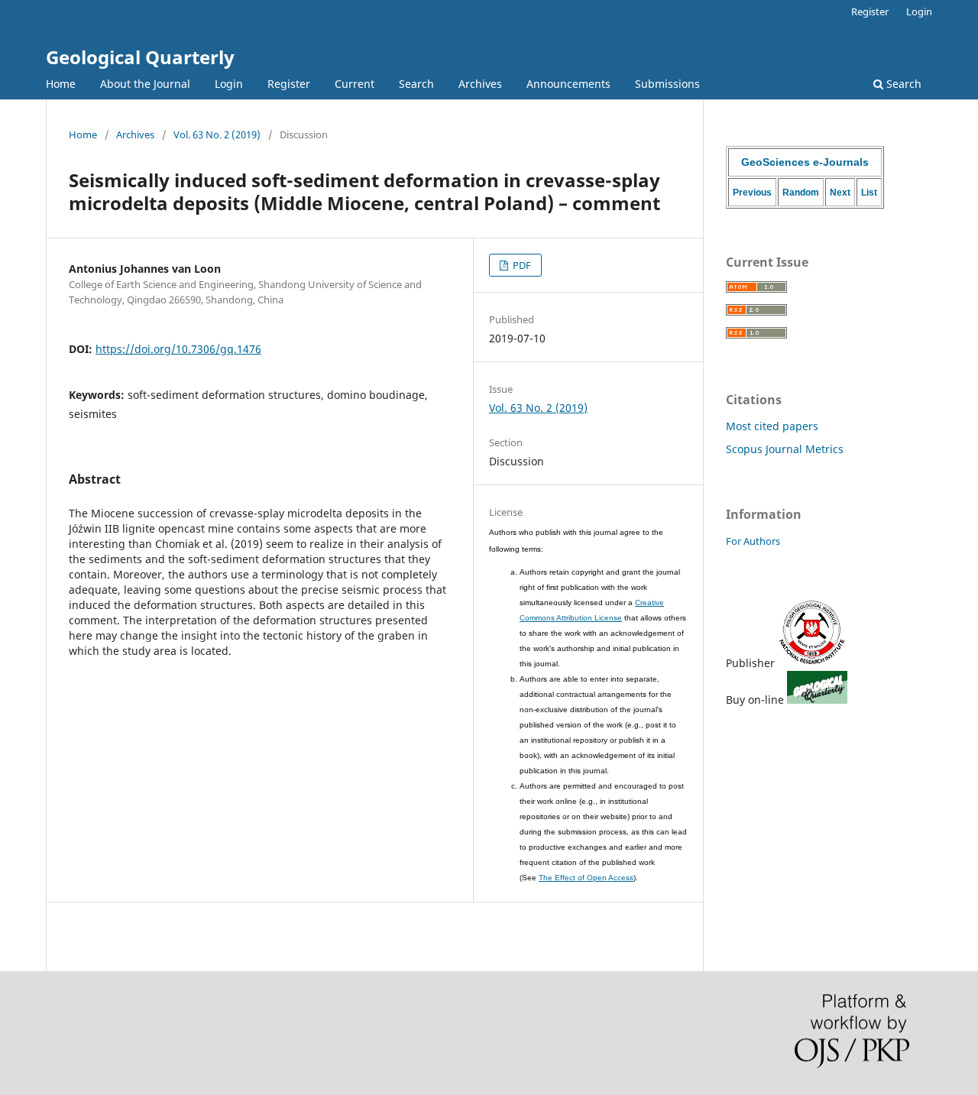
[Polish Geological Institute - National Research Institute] (812, 663)
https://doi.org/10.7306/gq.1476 (178, 349)
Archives (480, 83)
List (869, 192)
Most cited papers (772, 426)
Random (800, 192)
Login (229, 83)
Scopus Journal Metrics (785, 449)
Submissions (667, 83)
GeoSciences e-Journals (805, 162)
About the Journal (145, 83)
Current (354, 83)
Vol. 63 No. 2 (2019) (217, 134)
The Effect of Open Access (586, 877)
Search (416, 83)
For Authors (753, 541)
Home (61, 83)
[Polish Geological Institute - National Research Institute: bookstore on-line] (817, 699)
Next (840, 192)
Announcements (568, 83)
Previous (752, 192)
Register (288, 83)
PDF (520, 265)
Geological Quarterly (140, 57)
